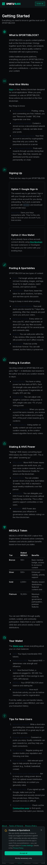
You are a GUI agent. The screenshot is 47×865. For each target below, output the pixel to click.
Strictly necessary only (23, 858)
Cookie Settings (27, 845)
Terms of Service (16, 826)
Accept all (23, 853)
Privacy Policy (31, 826)
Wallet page (18, 646)
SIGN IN (40, 4)
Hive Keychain (36, 242)
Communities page (21, 808)
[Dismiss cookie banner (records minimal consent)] (41, 830)
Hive (11, 89)
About (4, 826)
